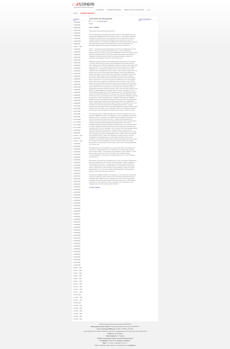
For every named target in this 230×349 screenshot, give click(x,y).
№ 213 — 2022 (78, 286)
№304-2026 (77, 38)
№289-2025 (77, 79)
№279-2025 (77, 106)
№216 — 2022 (78, 278)
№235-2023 (77, 227)
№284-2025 (77, 92)
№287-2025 (77, 84)
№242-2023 (77, 205)
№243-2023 (77, 203)
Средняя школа (103, 21)
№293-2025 (77, 68)
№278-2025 (77, 108)
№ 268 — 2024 (78, 135)
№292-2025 (77, 70)
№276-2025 (77, 114)
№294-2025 (77, 65)
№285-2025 (77, 89)
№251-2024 (77, 181)
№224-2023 (77, 257)
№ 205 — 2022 (78, 305)
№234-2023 (77, 230)
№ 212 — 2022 (78, 289)
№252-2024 (77, 178)
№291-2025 (77, 73)
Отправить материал (87, 13)
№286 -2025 (77, 87)
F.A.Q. (149, 10)
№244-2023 (77, 200)
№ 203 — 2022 (78, 311)
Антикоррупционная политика (125, 338)
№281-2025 (77, 100)
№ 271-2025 (77, 124)
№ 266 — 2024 (78, 141)
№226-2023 (77, 251)
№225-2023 (77, 254)
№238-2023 (77, 219)
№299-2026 (77, 52)
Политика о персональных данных (106, 338)
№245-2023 (77, 197)
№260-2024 (77, 157)
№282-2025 (77, 97)
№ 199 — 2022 (78, 319)
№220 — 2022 (78, 267)
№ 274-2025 (77, 119)
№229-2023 (77, 246)
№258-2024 (77, 162)
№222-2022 (77, 262)
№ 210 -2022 (77, 294)
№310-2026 (77, 22)
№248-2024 (77, 189)
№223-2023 (77, 259)
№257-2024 (77, 165)
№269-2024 (77, 133)
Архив (75, 13)
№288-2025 (77, 81)
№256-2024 (77, 168)
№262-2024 (77, 151)
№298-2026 (77, 54)
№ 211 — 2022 (78, 292)
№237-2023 (77, 222)
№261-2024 (77, 154)
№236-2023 (77, 224)
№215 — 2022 (78, 281)
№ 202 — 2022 (78, 313)
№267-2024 (77, 138)
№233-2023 (77, 232)
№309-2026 (77, 25)
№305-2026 (77, 35)
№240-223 (77, 213)
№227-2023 (77, 243)
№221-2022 (77, 265)
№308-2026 (77, 27)
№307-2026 (77, 30)
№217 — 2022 (78, 273)
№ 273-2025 (77, 122)
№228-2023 (77, 249)
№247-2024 (77, 192)
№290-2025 (77, 76)
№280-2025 (77, 103)
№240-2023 (77, 211)
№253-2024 (77, 176)
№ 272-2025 (77, 127)
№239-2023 (77, 216)
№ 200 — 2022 (78, 316)
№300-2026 (77, 49)
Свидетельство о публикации (134, 10)
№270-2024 (77, 130)
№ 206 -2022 (77, 302)
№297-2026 (77, 57)
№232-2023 (77, 235)
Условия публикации (114, 10)
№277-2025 (77, 111)
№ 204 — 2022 (78, 308)
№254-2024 (77, 173)
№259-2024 (77, 160)
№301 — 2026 (78, 46)
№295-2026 (77, 62)
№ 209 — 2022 (78, 297)
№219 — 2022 (78, 270)
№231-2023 (77, 238)
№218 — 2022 (78, 276)
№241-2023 (77, 208)
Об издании (100, 10)
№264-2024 (77, 146)
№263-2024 (77, 149)
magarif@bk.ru (126, 340)
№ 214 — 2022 (78, 284)
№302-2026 (77, 44)
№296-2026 (77, 60)
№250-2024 (77, 184)
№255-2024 (77, 170)
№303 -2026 (77, 41)
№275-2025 (77, 116)
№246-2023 (77, 195)
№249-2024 (77, 186)
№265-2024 (77, 143)
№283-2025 (77, 95)
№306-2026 (77, 33)
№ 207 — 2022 (78, 300)
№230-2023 (77, 240)
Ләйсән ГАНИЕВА (95, 187)
